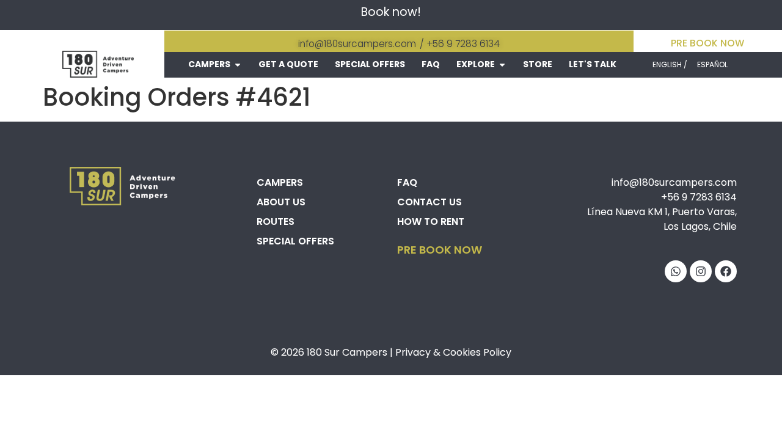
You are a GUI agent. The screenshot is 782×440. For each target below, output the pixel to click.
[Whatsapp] (676, 271)
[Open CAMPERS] (237, 64)
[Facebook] (726, 271)
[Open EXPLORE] (502, 64)
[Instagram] (701, 271)
